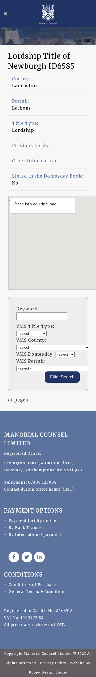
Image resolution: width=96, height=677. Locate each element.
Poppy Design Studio (48, 672)
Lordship (23, 130)
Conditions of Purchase (32, 584)
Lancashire (25, 85)
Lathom (21, 108)
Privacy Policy (53, 663)
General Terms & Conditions (38, 591)
